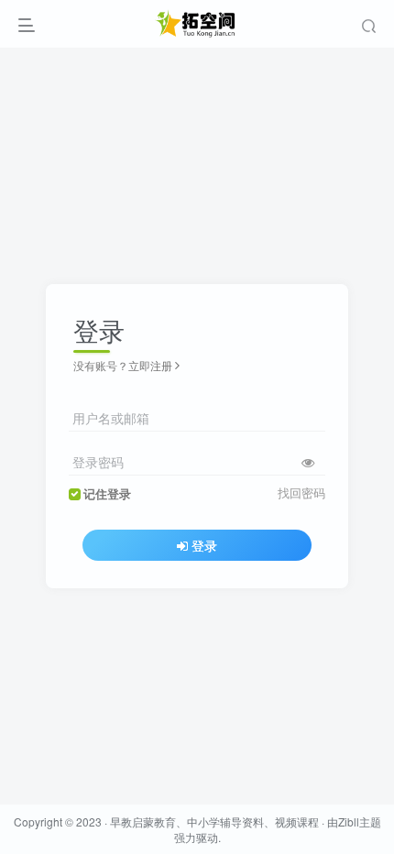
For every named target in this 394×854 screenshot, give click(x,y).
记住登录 (107, 494)
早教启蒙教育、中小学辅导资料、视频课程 (214, 821)
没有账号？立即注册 (122, 365)
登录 (204, 545)
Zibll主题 (359, 821)
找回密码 (301, 493)
